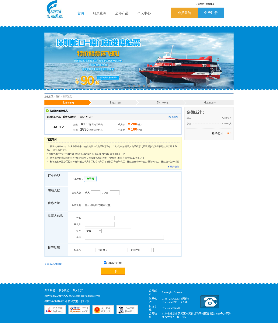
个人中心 (144, 13)
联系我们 (64, 290)
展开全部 (174, 166)
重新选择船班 (53, 264)
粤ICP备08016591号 (55, 301)
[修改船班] (174, 116)
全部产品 (122, 13)
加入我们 (78, 290)
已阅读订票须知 (114, 263)
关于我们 (49, 290)
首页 (81, 13)
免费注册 (211, 13)
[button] (90, 179)
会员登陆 (184, 13)
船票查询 (99, 13)
